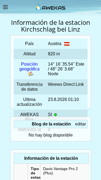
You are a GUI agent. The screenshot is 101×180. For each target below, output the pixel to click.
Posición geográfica (29, 66)
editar (80, 124)
